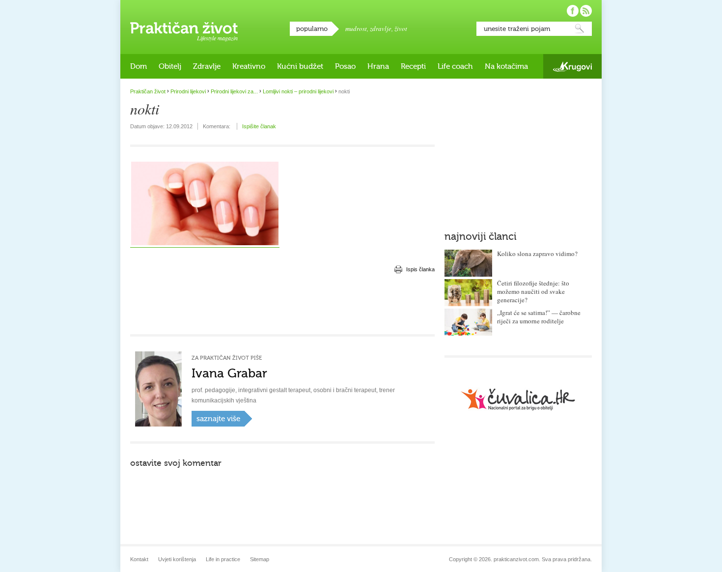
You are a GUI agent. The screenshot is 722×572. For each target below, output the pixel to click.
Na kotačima (506, 66)
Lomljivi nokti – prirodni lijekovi (298, 91)
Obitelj (170, 66)
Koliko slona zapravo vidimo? (537, 253)
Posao (345, 66)
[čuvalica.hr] (518, 399)
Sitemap (259, 559)
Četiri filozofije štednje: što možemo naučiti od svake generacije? (533, 291)
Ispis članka (420, 269)
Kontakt (139, 559)
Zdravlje (207, 66)
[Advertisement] (282, 304)
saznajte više (218, 418)
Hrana (378, 66)
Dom (138, 66)
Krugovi (572, 66)
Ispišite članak (259, 126)
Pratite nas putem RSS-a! (586, 11)
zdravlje (380, 28)
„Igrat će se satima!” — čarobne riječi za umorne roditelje (539, 316)
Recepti (413, 66)
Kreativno (248, 66)
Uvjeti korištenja (177, 559)
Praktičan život (184, 28)
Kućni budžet (300, 66)
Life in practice (223, 559)
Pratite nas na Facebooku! (573, 11)
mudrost (356, 28)
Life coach (455, 66)
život (400, 28)
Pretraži (579, 29)
